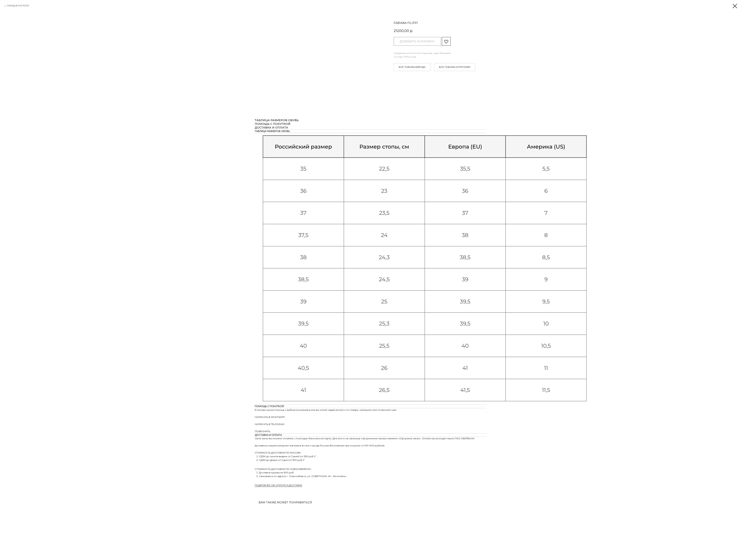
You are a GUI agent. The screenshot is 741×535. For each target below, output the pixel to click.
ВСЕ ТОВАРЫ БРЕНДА (412, 67)
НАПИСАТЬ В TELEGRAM (269, 424)
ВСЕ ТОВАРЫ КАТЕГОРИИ (454, 67)
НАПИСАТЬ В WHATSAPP (270, 417)
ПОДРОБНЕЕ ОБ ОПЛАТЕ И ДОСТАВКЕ (278, 485)
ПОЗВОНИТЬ (262, 431)
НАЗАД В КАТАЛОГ (18, 5)
